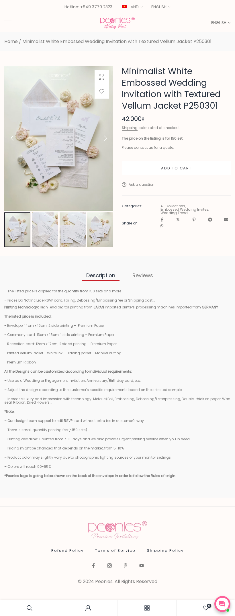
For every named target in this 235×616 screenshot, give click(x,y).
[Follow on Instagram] (109, 566)
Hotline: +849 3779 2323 (88, 7)
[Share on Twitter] (178, 220)
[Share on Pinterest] (194, 220)
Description (100, 275)
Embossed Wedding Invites (184, 209)
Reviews (142, 275)
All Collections (172, 206)
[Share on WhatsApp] (162, 226)
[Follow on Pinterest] (125, 566)
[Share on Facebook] (162, 220)
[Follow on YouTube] (141, 566)
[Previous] (17, 138)
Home (11, 41)
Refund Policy (67, 550)
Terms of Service (115, 550)
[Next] (100, 138)
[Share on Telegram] (210, 220)
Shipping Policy (165, 550)
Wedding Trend (174, 213)
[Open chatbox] (222, 604)
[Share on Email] (226, 220)
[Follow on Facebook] (93, 566)
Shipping (130, 127)
